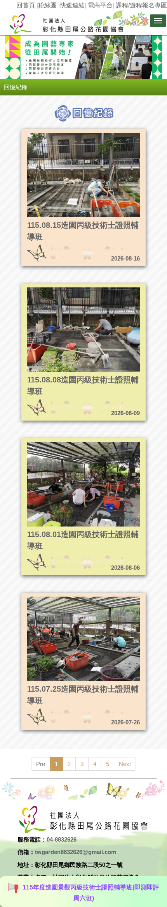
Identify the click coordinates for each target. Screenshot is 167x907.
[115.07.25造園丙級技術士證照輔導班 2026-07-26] (68, 598)
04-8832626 (62, 839)
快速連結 (72, 5)
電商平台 (100, 5)
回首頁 (25, 5)
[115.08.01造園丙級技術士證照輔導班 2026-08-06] (68, 444)
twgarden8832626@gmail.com (75, 852)
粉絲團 (47, 5)
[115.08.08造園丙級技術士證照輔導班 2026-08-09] (68, 289)
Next (125, 764)
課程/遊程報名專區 (141, 5)
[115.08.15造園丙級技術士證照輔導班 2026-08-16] (68, 135)
